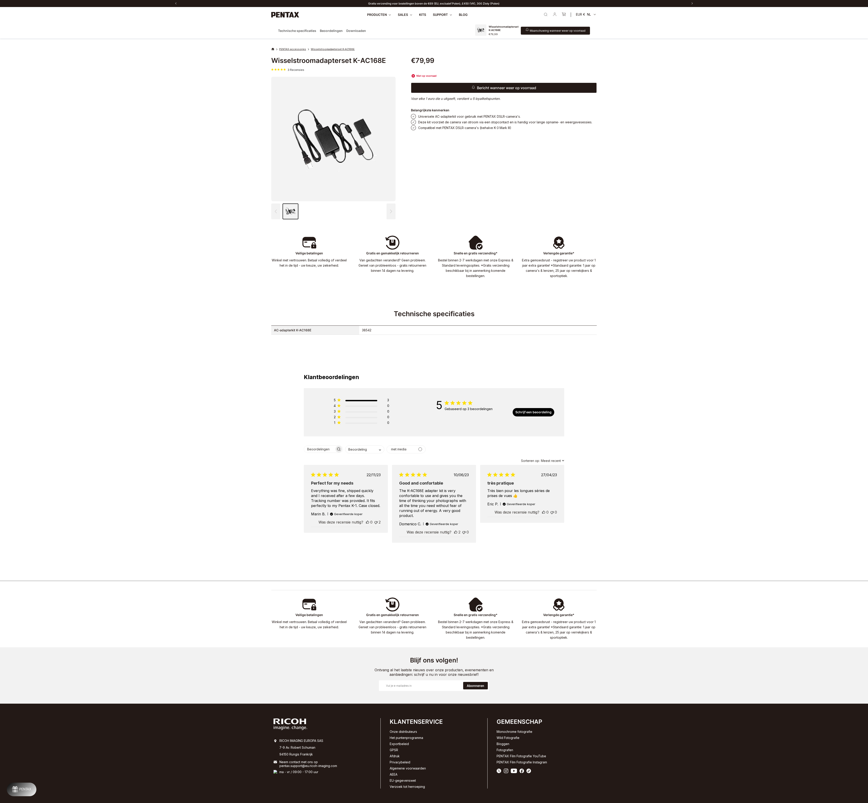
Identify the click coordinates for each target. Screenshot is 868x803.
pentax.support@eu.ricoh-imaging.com (308, 766)
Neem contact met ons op (298, 762)
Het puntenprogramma (406, 738)
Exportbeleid (399, 744)
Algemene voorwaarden (408, 768)
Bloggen (503, 744)
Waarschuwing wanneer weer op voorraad (557, 30)
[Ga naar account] (555, 14)
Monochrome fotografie (514, 732)
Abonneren (475, 686)
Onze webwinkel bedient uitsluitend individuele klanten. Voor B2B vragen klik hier (434, 3)
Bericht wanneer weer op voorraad (506, 88)
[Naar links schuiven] (176, 3)
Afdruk (395, 756)
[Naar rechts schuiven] (692, 3)
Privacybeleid (400, 762)
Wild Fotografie (508, 738)
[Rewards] (21, 789)
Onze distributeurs (403, 732)
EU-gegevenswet (403, 780)
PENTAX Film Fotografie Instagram (522, 762)
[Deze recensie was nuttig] (367, 522)
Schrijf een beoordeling (533, 412)
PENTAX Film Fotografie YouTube (521, 756)
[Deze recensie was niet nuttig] (375, 522)
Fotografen (505, 750)
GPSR (394, 750)
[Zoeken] (546, 14)
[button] (391, 211)
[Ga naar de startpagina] (285, 14)
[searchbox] (319, 449)
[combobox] (364, 449)
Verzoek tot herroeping (407, 787)
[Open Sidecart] (564, 14)
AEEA (393, 774)
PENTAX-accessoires (292, 49)
